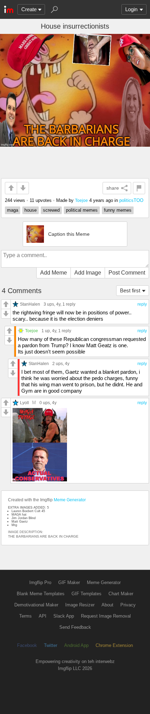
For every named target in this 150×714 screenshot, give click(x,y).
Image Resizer (80, 604)
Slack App (63, 616)
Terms (25, 616)
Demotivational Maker (36, 604)
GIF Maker (69, 582)
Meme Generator (70, 499)
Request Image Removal (106, 616)
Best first (130, 290)
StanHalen (30, 304)
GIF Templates (87, 593)
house (30, 210)
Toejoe (81, 200)
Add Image (87, 273)
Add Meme (53, 273)
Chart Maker (120, 593)
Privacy (128, 604)
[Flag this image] (139, 188)
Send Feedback (75, 627)
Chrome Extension (114, 645)
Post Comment (126, 273)
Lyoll (24, 402)
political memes (82, 210)
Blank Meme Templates (41, 593)
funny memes (118, 210)
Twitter (50, 645)
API (42, 616)
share (112, 188)
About (107, 604)
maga (12, 210)
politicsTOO (131, 200)
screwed (51, 210)
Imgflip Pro (40, 582)
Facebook (27, 645)
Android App (76, 645)
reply (142, 304)
